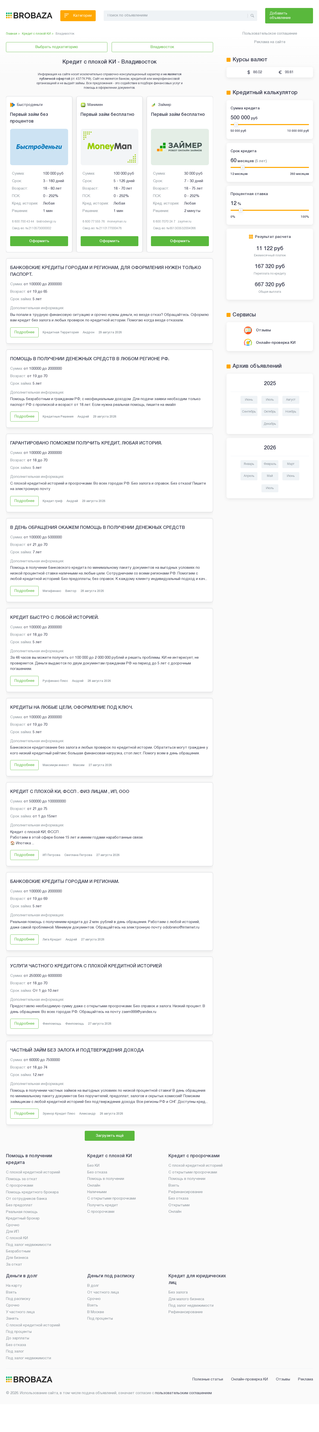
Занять (12, 1318)
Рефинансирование (185, 1192)
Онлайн (93, 1185)
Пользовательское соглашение (269, 33)
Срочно (12, 1225)
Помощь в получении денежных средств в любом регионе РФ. (89, 359)
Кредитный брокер (23, 1218)
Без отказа (97, 1172)
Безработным (18, 1251)
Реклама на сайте (269, 42)
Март (290, 464)
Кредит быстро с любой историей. (54, 618)
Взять (173, 1185)
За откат (14, 1264)
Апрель (249, 476)
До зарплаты (17, 1338)
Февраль (270, 464)
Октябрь (270, 411)
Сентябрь (249, 411)
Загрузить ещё (110, 1136)
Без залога (178, 1292)
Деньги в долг (22, 1276)
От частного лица (103, 1292)
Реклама (305, 1379)
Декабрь (270, 424)
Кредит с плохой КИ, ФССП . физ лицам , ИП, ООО (69, 792)
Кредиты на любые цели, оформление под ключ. (71, 708)
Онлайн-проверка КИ (276, 343)
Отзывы (263, 330)
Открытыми (179, 1205)
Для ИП (12, 1231)
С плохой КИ (17, 1238)
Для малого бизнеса (186, 1299)
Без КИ (93, 1165)
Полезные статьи (207, 1379)
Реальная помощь (22, 1212)
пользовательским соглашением (183, 1393)
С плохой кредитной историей (33, 1172)
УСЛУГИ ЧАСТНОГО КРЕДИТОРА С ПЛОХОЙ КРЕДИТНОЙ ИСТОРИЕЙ (86, 966)
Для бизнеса (17, 1258)
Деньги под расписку (110, 1276)
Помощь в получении (105, 1179)
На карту (14, 1286)
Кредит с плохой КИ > (38, 33)
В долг (93, 1286)
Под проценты (19, 1332)
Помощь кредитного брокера (32, 1192)
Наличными (97, 1192)
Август (290, 399)
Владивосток (162, 47)
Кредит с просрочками (194, 1156)
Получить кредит (102, 1205)
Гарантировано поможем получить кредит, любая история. (86, 443)
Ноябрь (290, 411)
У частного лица (20, 1312)
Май (270, 476)
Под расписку (18, 1299)
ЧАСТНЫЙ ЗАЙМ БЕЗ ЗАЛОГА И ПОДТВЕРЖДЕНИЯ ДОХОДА (77, 1050)
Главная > (13, 33)
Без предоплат (19, 1205)
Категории (82, 15)
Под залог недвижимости (28, 1245)
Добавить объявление (280, 16)
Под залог (15, 1351)
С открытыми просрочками (111, 1198)
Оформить (39, 241)
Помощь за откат (21, 1179)
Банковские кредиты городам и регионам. (64, 882)
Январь (249, 464)
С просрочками (19, 1185)
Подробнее (24, 332)
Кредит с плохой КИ (109, 1156)
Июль (270, 399)
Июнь (249, 399)
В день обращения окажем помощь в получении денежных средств (97, 528)
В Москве (95, 1312)
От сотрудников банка (26, 1199)
